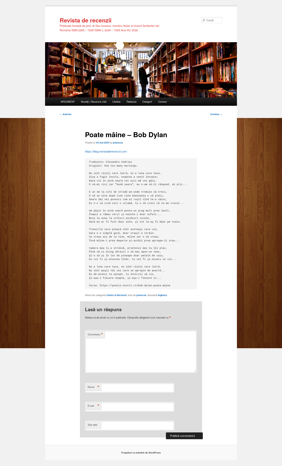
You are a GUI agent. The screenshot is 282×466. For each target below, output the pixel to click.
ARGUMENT (68, 101)
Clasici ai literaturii (116, 295)
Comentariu (95, 334)
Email (93, 406)
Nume (93, 387)
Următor (216, 114)
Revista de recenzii (85, 20)
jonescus (118, 142)
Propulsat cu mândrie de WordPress (141, 452)
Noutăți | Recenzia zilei (93, 101)
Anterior (66, 114)
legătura (162, 295)
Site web (92, 424)
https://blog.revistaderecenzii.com (106, 151)
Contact (162, 101)
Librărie (116, 101)
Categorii (147, 101)
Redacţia (131, 101)
